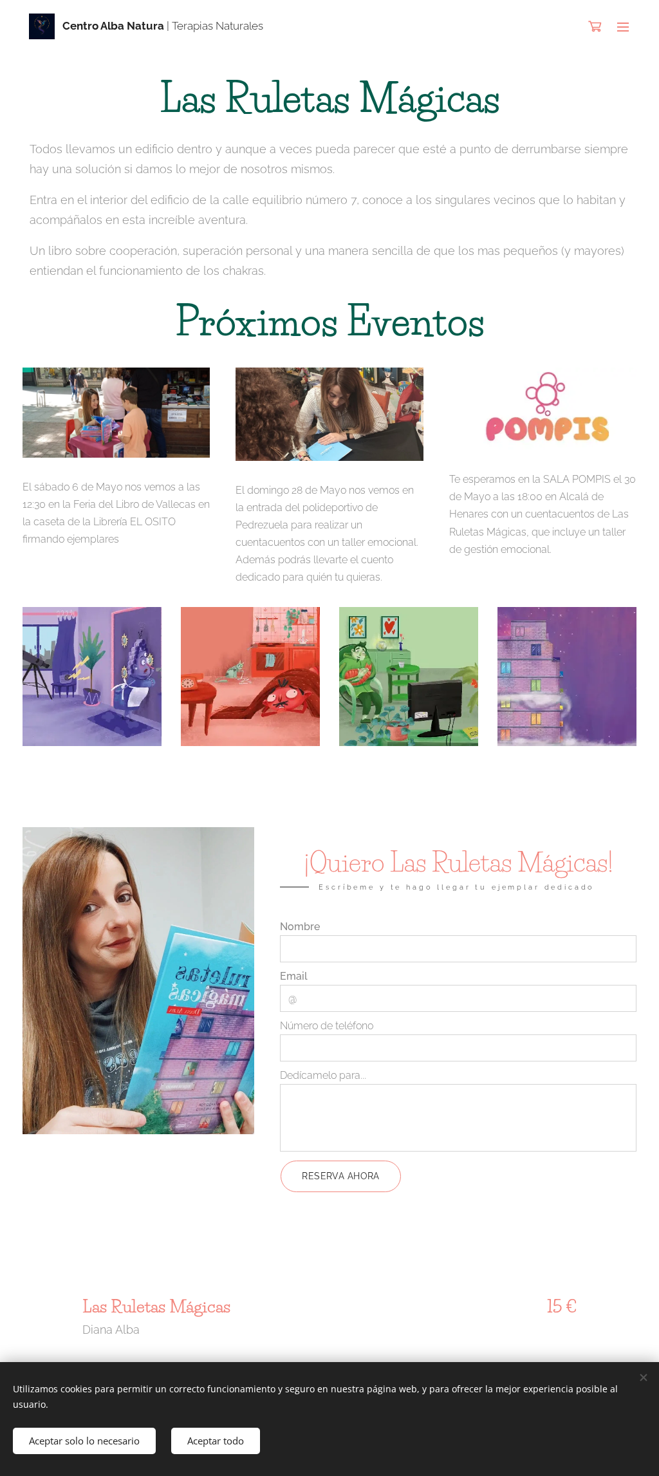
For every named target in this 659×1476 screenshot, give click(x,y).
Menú (626, 26)
